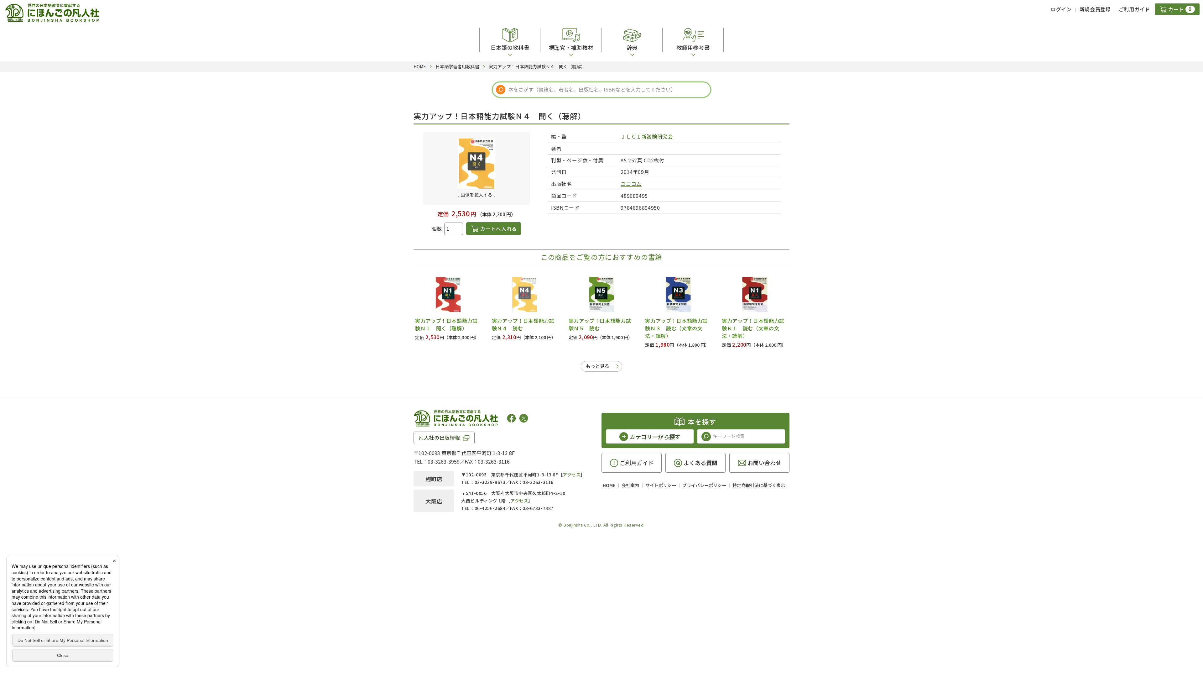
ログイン (1061, 9)
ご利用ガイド (1134, 9)
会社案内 (630, 485)
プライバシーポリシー (704, 485)
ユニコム (631, 183)
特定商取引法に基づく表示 (758, 485)
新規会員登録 (1095, 9)
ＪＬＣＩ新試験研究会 (647, 136)
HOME (609, 485)
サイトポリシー (660, 485)
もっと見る (597, 366)
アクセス (572, 474)
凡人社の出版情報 (439, 437)
